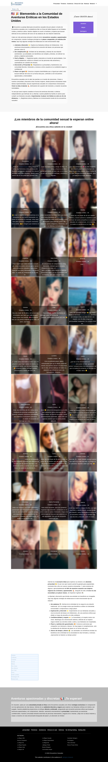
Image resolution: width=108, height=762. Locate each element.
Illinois (13, 663)
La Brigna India (21, 747)
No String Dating (71, 730)
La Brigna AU (20, 742)
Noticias (86, 3)
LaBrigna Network (67, 757)
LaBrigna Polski (46, 745)
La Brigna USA (21, 738)
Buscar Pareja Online (72, 745)
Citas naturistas (71, 742)
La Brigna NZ (45, 742)
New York (13, 670)
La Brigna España (21, 745)
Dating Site (82, 730)
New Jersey (14, 666)
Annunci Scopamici (22, 740)
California (13, 657)
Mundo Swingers (46, 747)
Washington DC (15, 676)
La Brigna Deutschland (48, 740)
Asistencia (70, 3)
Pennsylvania (14, 679)
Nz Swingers (70, 740)
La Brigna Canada (46, 738)
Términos (63, 3)
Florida (13, 661)
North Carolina (15, 674)
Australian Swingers (72, 738)
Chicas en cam (78, 3)
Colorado (13, 659)
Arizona (13, 655)
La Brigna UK (20, 749)
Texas (12, 672)
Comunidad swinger (47, 749)
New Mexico (14, 668)
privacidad (56, 3)
